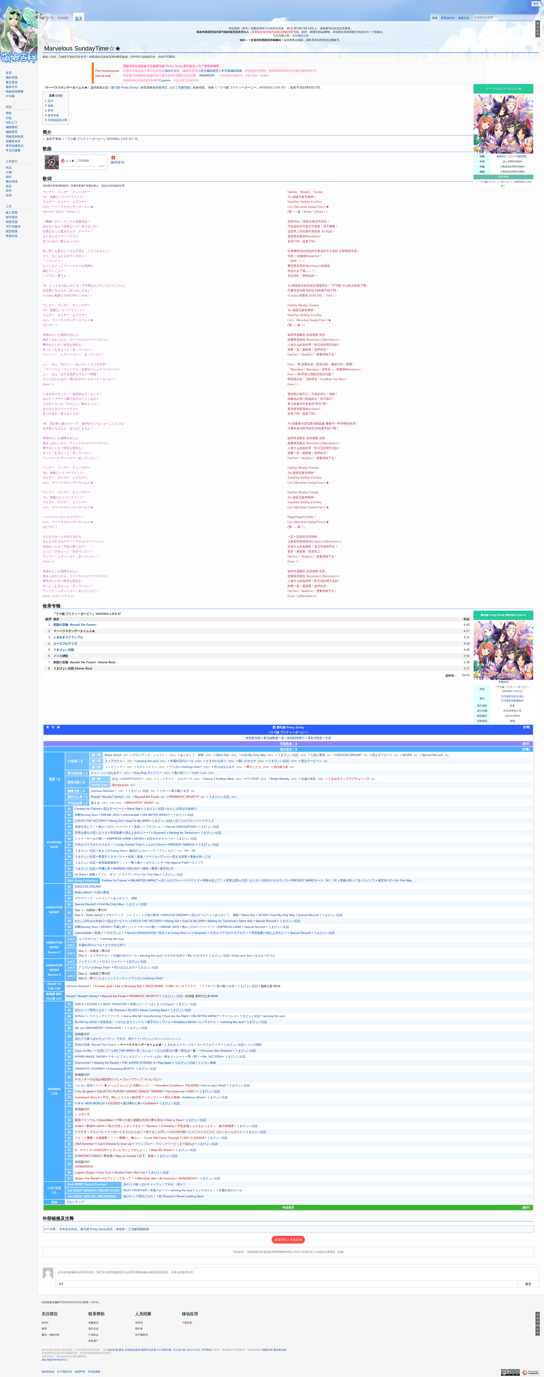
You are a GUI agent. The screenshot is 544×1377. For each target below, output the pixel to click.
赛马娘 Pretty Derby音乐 (96, 1229)
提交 (528, 1283)
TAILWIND (192, 1085)
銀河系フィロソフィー (147, 1097)
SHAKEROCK (84, 1166)
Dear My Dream (162, 1150)
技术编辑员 (141, 1334)
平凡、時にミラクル (116, 1097)
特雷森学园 (253, 738)
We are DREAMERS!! (89, 1028)
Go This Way (150, 874)
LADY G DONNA (193, 1138)
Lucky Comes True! (129, 844)
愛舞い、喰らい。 (131, 1138)
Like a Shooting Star (128, 986)
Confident (149, 1103)
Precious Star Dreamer (216, 1050)
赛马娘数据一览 (273, 738)
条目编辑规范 (209, 70)
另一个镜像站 (374, 32)
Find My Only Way (253, 755)
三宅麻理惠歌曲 (138, 1229)
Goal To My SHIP (137, 820)
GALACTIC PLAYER (110, 1091)
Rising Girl (116, 820)
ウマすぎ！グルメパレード (92, 1132)
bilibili (45, 1322)
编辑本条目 (172, 70)
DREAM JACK (110, 814)
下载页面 (187, 1322)
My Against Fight (177, 862)
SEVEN (407, 755)
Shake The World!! (87, 1178)
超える (95, 802)
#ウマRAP (252, 778)
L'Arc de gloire (84, 1091)
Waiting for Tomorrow (183, 832)
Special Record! (432, 755)
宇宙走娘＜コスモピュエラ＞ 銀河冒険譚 (205, 1126)
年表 (328, 738)
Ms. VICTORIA (212, 1056)
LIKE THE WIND (123, 1050)
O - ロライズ (83, 1150)
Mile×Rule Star (146, 1178)
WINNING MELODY (126, 868)
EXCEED (114, 1103)
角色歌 (120, 1229)
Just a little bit (132, 1016)
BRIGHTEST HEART (140, 802)
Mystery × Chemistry (160, 1126)
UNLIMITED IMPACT (156, 814)
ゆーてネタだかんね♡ (128, 1132)
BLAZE (132, 1010)
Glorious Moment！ (104, 790)
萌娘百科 (264, 28)
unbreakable (130, 814)
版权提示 (117, 162)
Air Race (80, 874)
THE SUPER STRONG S (138, 1062)
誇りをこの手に (156, 1132)
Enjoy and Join (242, 955)
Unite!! (79, 1126)
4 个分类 (49, 1229)
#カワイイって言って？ (118, 1178)
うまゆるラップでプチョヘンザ (349, 778)
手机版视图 (94, 1371)
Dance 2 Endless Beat (219, 778)
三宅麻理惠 (519, 156)
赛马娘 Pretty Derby (124, 87)
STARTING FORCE (88, 1156)
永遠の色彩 (308, 778)
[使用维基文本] (61, 1283)
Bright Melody (280, 778)
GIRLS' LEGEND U (87, 1004)
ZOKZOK (101, 1150)
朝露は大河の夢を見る (148, 1120)
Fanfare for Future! (88, 808)
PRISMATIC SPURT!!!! (184, 796)
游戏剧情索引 (296, 738)
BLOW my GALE (86, 1022)
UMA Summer (84, 1143)
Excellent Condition (169, 1085)
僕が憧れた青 (131, 1103)
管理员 (139, 1322)
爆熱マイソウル (85, 1120)
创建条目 (93, 1322)
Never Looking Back (153, 1010)
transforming (152, 1016)
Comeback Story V (87, 1097)
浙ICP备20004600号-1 (55, 1359)
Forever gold (103, 986)
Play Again (165, 1062)
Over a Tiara (174, 1120)
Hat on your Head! (213, 1085)
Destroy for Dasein (106, 1062)
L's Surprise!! (157, 832)
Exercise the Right (176, 1016)
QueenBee (105, 1120)
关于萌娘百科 (64, 1371)
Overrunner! (83, 1062)
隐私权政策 (48, 1371)
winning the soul (147, 761)
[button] (526, 727)
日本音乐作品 (68, 1229)
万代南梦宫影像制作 (512, 700)
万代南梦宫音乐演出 (512, 696)
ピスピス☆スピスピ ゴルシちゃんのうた (215, 1132)
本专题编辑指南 (231, 70)
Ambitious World (185, 1022)
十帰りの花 (123, 1120)
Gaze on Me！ (84, 1050)
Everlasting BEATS (120, 1068)
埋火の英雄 (172, 1097)
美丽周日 (501, 156)
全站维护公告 (300, 35)
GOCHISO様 (177, 1132)
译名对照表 (314, 738)
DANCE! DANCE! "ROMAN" (145, 1091)
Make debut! (113, 755)
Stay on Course (125, 1156)
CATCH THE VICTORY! (90, 820)
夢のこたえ (253, 767)
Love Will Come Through (162, 1138)
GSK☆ (191, 1091)
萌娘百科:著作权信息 (274, 1349)
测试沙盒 (93, 1328)
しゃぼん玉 (82, 1114)
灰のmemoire (167, 1178)
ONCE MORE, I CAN (159, 986)
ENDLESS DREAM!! (348, 755)
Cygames (165, 80)
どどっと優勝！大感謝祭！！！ (95, 1138)
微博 (44, 1328)
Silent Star (223, 755)
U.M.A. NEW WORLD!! (90, 1103)
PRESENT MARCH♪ (181, 844)
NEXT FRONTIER (115, 1004)
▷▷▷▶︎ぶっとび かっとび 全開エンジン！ (124, 1085)
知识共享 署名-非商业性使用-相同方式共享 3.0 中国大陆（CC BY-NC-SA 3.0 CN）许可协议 (160, 1349)
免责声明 (80, 1371)
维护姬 (139, 1328)
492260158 (206, 75)
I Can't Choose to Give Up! (114, 1143)
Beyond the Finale (147, 796)
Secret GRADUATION (181, 826)
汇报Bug (93, 1334)
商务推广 (93, 1340)
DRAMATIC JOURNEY (90, 1068)
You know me (175, 1091)
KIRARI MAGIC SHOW (90, 1056)
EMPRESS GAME (119, 838)
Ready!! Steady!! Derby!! (107, 796)
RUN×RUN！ (115, 1028)
